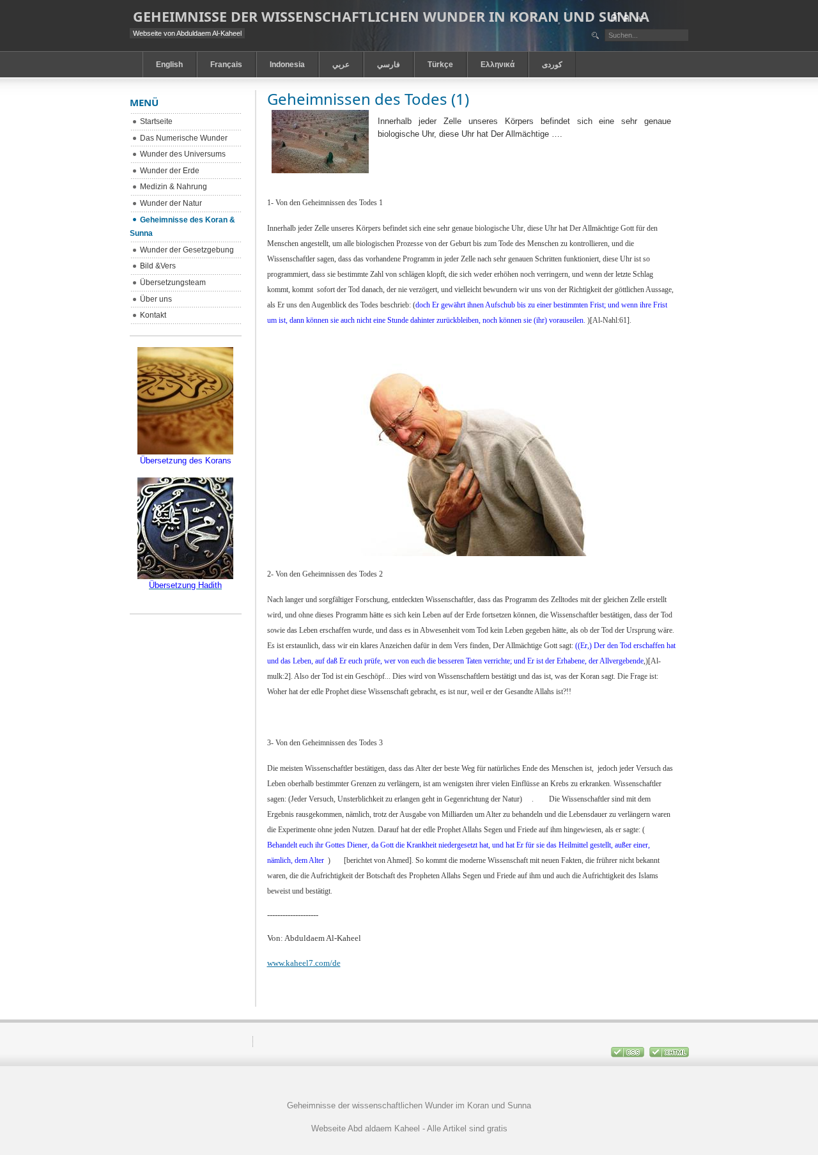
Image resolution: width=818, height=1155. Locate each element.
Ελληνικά (497, 64)
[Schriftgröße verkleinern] (639, 17)
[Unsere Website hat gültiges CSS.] (628, 1054)
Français (226, 64)
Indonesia (287, 64)
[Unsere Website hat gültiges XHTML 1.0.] (669, 1054)
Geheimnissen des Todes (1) (368, 98)
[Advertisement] (409, 1150)
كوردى (552, 64)
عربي (341, 64)
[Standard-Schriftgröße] (627, 17)
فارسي (388, 64)
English (169, 64)
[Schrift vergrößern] (615, 17)
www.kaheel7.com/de (304, 963)
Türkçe (440, 64)
